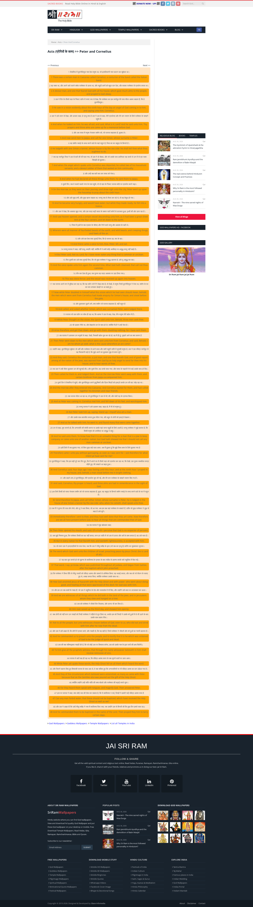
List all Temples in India (123, 723)
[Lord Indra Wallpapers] (163, 826)
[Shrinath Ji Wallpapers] (187, 838)
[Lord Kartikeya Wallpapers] (187, 826)
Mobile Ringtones (98, 875)
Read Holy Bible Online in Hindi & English (85, 3)
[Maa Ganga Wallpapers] (163, 815)
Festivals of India (139, 867)
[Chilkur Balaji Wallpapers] (200, 838)
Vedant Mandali (180, 890)
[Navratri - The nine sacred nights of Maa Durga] (164, 203)
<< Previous (53, 65)
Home (53, 42)
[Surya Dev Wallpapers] (200, 826)
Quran (83, 834)
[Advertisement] (152, 16)
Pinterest (171, 785)
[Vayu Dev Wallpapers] (175, 838)
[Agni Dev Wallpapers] (163, 838)
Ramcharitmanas (64, 834)
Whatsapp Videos (98, 882)
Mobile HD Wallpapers (100, 867)
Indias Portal (178, 886)
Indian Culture (138, 871)
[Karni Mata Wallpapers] (187, 815)
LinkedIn (149, 785)
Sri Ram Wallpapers (66, 805)
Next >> (146, 65)
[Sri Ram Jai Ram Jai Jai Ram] (181, 259)
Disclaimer (191, 903)
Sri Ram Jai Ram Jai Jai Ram (181, 274)
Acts (60, 42)
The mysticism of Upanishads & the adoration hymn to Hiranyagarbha (188, 146)
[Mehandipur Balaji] (200, 815)
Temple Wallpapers (128, 29)
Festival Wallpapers (57, 890)
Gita (87, 830)
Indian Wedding (180, 879)
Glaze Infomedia (98, 903)
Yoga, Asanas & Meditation (143, 882)
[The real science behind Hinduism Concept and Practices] (164, 174)
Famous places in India (183, 875)
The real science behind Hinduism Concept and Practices (187, 175)
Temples (193, 135)
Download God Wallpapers (173, 805)
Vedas (81, 830)
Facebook (81, 785)
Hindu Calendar (139, 890)
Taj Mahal (177, 871)
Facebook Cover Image (101, 886)
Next (202, 264)
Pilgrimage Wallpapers (59, 879)
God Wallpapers (99, 29)
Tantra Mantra (179, 867)
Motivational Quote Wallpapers (63, 886)
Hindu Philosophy (140, 886)
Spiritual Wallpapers (58, 882)
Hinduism (75, 29)
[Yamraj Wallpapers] (175, 826)
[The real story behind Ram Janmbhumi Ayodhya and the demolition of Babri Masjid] (164, 160)
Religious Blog (167, 135)
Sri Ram (55, 29)
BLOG (177, 29)
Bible (74, 834)
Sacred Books (157, 29)
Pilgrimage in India (140, 875)
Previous (161, 264)
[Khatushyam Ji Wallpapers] (175, 815)
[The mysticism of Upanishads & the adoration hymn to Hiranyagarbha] (164, 145)
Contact (202, 903)
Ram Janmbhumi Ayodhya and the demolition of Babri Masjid (188, 161)
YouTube (126, 785)
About (182, 903)
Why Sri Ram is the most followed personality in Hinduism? (187, 190)
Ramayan (52, 834)
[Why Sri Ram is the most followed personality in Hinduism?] (164, 189)
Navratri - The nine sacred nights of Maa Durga (188, 204)
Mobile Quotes (97, 879)
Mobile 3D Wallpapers (100, 871)
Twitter (103, 785)
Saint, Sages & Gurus (141, 879)
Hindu (50, 819)
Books (182, 135)
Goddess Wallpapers (77, 723)
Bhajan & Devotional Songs (102, 890)
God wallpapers (84, 819)
